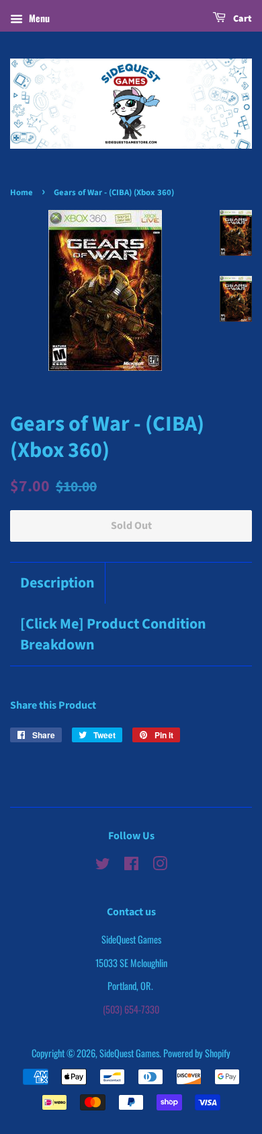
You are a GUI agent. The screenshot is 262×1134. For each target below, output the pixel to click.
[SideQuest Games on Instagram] (159, 865)
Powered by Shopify (196, 1053)
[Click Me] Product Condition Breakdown (113, 634)
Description (57, 583)
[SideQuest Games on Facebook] (131, 865)
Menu (38, 18)
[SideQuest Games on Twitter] (102, 865)
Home (21, 192)
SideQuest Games (129, 1053)
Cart (241, 19)
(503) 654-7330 (131, 1009)
